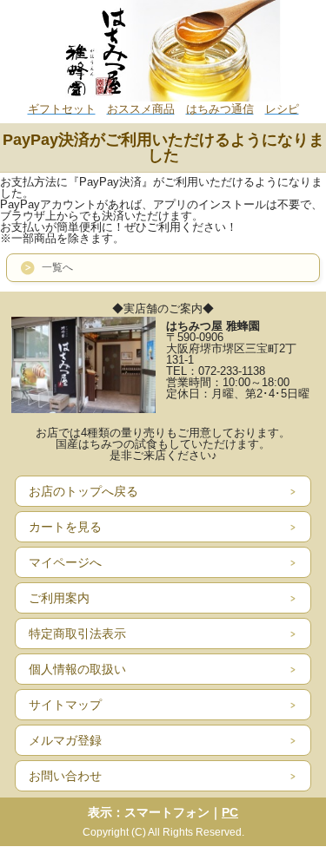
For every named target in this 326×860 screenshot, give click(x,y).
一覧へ (57, 267)
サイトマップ (65, 705)
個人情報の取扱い (77, 669)
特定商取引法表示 (77, 633)
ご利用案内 (59, 598)
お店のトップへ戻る (83, 491)
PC (230, 812)
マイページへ (65, 562)
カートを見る (65, 527)
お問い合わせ (65, 776)
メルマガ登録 (65, 740)
